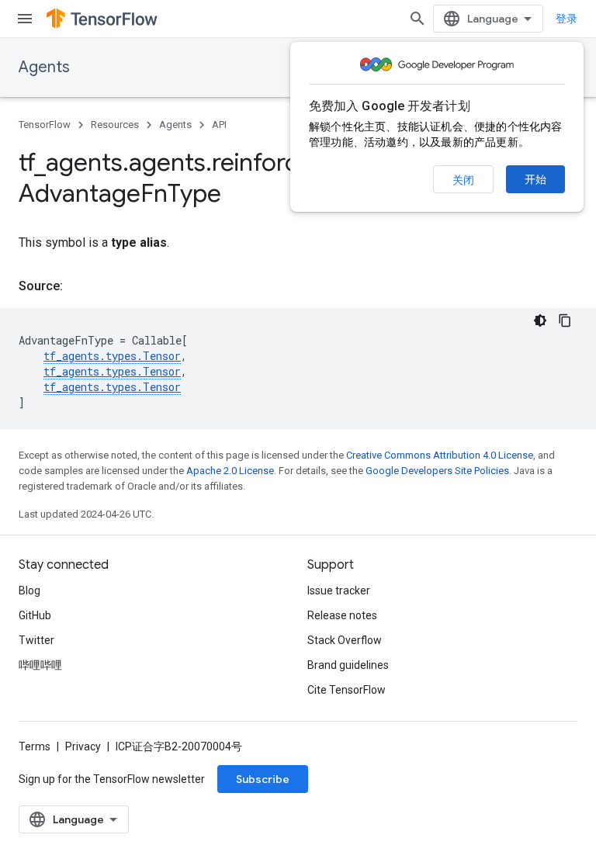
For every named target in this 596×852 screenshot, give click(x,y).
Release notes (342, 615)
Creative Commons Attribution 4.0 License (439, 455)
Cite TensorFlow (346, 690)
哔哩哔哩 (40, 665)
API (219, 124)
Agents (44, 67)
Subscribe (262, 779)
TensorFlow (45, 124)
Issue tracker (338, 590)
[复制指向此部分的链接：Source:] (78, 286)
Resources (115, 124)
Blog (29, 590)
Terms (34, 746)
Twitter (36, 640)
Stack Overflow (344, 640)
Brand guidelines (348, 665)
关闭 (463, 180)
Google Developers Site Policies (437, 470)
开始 (535, 179)
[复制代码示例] (565, 320)
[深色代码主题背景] (540, 320)
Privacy (83, 746)
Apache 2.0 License (230, 470)
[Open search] (417, 18)
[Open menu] (24, 18)
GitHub (35, 615)
